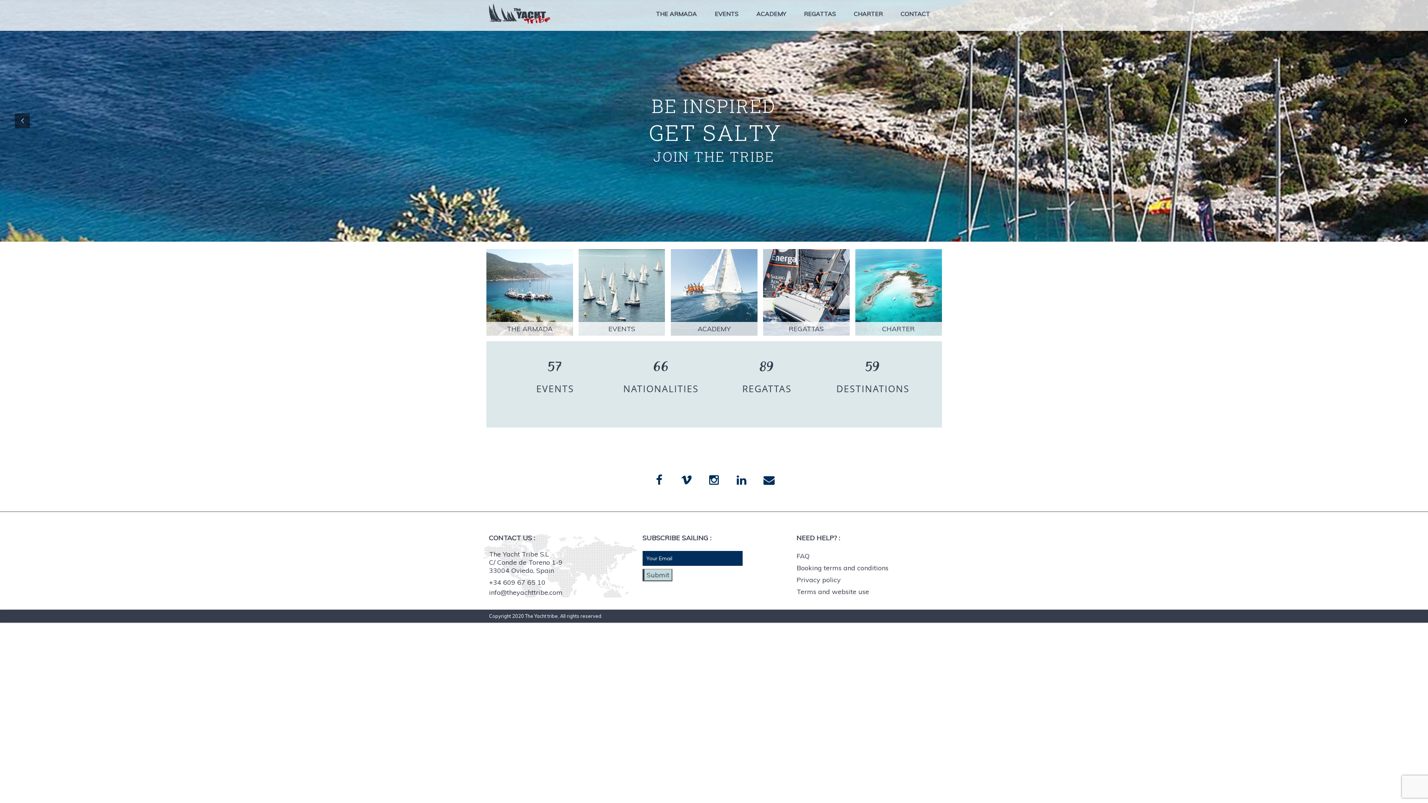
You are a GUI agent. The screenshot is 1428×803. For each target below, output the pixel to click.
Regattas (820, 13)
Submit (658, 575)
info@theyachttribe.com (526, 592)
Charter (868, 13)
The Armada (676, 13)
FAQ (803, 556)
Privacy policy (819, 579)
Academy (771, 13)
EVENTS (621, 329)
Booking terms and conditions (842, 568)
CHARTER (898, 329)
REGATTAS (806, 329)
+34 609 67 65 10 (517, 582)
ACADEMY (714, 329)
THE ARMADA (530, 329)
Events (727, 13)
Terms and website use (833, 591)
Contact (915, 13)
